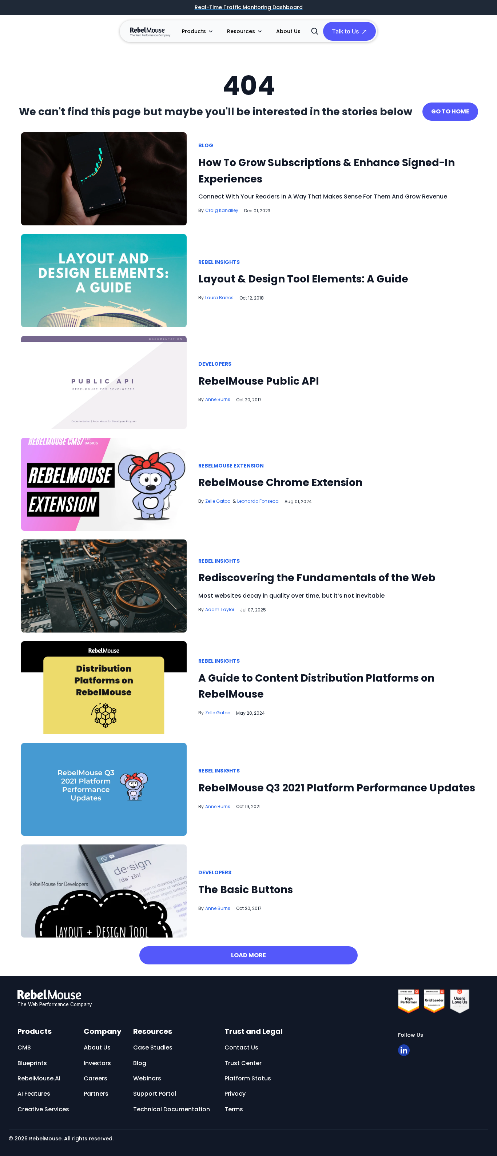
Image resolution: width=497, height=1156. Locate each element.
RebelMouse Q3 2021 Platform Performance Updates (336, 788)
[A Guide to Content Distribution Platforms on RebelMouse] (104, 687)
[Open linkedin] (404, 1050)
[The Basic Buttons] (104, 891)
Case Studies (152, 1047)
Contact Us (241, 1047)
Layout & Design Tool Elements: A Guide (303, 279)
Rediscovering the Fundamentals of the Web (317, 578)
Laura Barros (219, 297)
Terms (233, 1109)
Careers (95, 1078)
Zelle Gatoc (217, 501)
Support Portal (154, 1093)
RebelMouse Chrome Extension (280, 482)
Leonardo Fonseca (258, 501)
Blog (205, 146)
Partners (96, 1093)
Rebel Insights (219, 262)
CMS (24, 1047)
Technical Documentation (171, 1109)
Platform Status (247, 1078)
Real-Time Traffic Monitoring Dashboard (249, 7)
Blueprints (32, 1063)
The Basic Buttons (245, 890)
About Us (288, 31)
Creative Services (43, 1109)
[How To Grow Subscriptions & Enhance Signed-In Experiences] (104, 178)
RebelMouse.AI (38, 1078)
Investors (97, 1063)
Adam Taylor (219, 609)
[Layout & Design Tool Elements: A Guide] (104, 280)
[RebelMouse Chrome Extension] (104, 483)
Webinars (147, 1078)
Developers (214, 364)
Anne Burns (217, 399)
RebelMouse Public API (258, 381)
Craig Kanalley (221, 210)
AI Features (33, 1093)
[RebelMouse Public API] (104, 382)
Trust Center (243, 1063)
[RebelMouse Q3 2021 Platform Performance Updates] (104, 789)
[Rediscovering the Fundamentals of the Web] (104, 585)
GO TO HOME (450, 111)
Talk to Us (345, 31)
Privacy (235, 1093)
